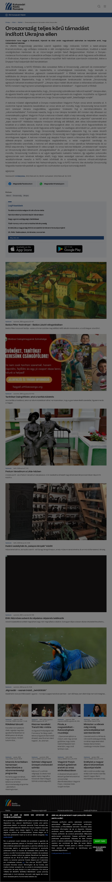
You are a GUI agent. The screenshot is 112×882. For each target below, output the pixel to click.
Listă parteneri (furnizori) (61, 853)
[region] (56, 847)
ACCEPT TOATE (100, 841)
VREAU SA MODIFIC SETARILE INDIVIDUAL (99, 848)
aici (24, 862)
